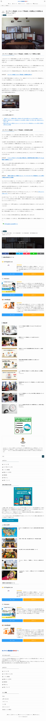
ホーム (9, 714)
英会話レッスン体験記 (6, 709)
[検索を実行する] (43, 456)
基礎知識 (4, 231)
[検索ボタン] (1, 1)
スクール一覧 (6, 464)
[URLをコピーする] (40, 254)
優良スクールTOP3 (7, 472)
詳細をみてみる (10, 520)
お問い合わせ (36, 714)
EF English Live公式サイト (11, 224)
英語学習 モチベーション (6, 234)
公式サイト (33, 294)
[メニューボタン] (44, 1)
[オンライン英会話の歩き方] (23, 1)
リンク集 (4, 704)
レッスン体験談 (6, 469)
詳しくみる (12, 294)
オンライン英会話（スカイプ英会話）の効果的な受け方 (20, 74)
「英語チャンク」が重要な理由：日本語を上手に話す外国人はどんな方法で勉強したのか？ (22, 118)
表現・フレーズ (6, 480)
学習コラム (5, 477)
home (3, 696)
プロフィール (5, 701)
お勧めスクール (29, 714)
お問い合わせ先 (5, 698)
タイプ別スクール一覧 (7, 673)
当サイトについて (5, 706)
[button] (5, 254)
